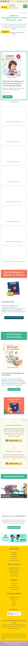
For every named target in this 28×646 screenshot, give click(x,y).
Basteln (14, 554)
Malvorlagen (14, 552)
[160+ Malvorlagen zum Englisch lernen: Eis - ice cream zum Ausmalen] (13, 194)
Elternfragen (14, 585)
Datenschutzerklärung (6, 496)
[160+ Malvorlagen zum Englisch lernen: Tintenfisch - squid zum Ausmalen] (13, 37)
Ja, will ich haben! (14, 389)
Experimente (14, 556)
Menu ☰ (25, 6)
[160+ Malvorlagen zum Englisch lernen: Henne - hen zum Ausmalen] (13, 213)
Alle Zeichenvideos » (14, 527)
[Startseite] (9, 8)
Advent (14, 603)
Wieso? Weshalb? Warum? (14, 568)
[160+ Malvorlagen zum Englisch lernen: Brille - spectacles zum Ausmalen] (13, 233)
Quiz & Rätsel (13, 574)
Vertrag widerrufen (14, 628)
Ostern (14, 601)
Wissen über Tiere (14, 570)
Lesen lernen (14, 589)
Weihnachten (14, 599)
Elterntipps (14, 583)
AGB (18, 624)
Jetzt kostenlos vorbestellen (14, 317)
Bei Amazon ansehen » (14, 440)
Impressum (6, 624)
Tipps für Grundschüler (14, 587)
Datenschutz (13, 624)
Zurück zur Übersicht (14, 101)
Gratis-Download (14, 576)
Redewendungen (14, 572)
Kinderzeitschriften (21, 1)
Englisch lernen (14, 15)
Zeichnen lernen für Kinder (14, 476)
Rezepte (14, 558)
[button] (14, 490)
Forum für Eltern (21, 626)
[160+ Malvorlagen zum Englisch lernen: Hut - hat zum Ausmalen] (13, 174)
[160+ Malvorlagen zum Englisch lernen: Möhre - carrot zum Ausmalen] (13, 114)
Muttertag (14, 605)
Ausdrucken (5, 31)
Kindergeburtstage (14, 597)
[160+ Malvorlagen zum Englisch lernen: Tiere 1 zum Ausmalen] (13, 154)
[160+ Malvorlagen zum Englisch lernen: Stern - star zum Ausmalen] (13, 134)
